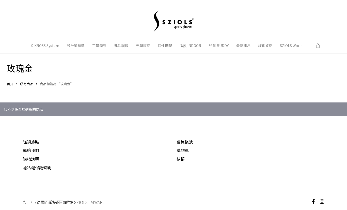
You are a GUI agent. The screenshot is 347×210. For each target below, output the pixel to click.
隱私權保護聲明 (37, 167)
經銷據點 (31, 142)
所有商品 (26, 83)
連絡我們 (31, 150)
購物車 (183, 150)
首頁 (10, 83)
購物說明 (31, 159)
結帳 (181, 159)
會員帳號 (185, 142)
